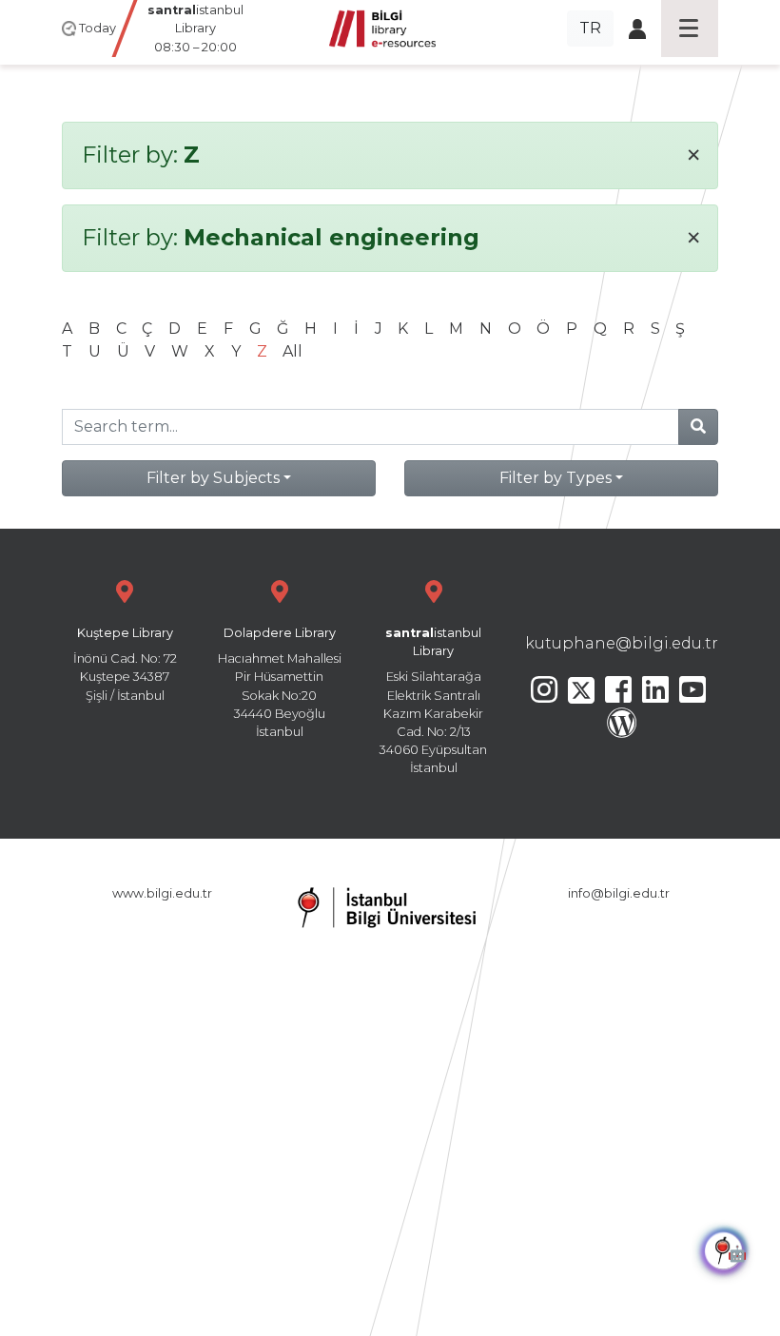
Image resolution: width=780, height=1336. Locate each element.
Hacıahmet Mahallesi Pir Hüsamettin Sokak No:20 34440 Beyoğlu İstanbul (279, 682)
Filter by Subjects (213, 478)
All (292, 351)
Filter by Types (555, 478)
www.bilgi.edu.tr (162, 893)
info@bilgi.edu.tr (619, 893)
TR (590, 28)
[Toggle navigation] (689, 28)
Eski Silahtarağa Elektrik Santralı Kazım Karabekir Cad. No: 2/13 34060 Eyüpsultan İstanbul (433, 700)
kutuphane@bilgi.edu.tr (621, 643)
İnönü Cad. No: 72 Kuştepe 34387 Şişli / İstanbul (125, 664)
